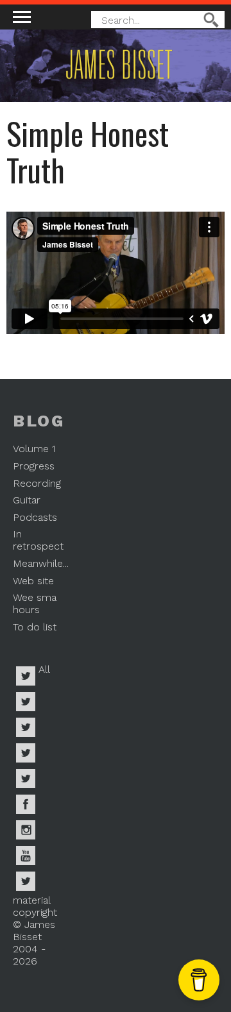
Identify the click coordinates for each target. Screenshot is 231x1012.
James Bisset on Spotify (25, 676)
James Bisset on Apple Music (25, 701)
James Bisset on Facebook (25, 804)
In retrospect (38, 540)
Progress (34, 466)
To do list (34, 627)
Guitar (26, 500)
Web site (33, 581)
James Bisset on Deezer (25, 727)
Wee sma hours (34, 603)
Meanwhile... (41, 563)
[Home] (99, 83)
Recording (37, 483)
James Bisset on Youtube (25, 855)
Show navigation (21, 17)
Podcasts (35, 517)
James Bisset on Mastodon (25, 881)
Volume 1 (34, 449)
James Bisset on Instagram (25, 829)
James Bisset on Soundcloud (25, 753)
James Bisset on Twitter (25, 778)
